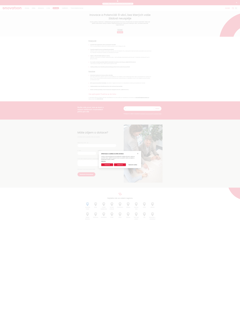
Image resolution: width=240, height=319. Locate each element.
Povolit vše (107, 164)
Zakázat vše (120, 164)
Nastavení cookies (132, 164)
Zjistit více (103, 161)
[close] (138, 153)
